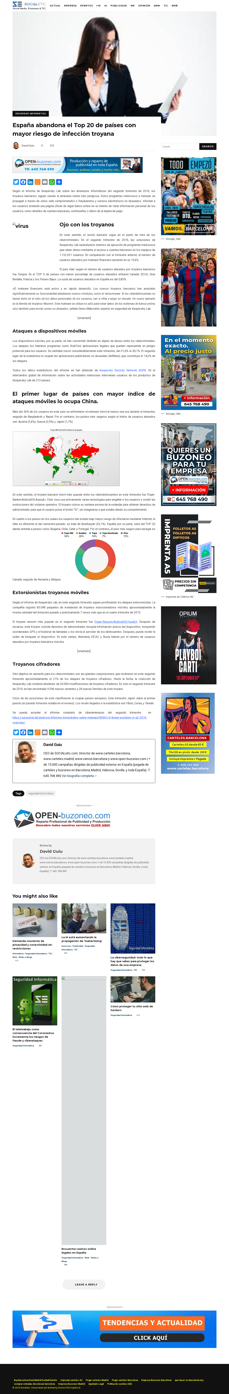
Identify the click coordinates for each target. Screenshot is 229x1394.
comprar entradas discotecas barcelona (34, 1384)
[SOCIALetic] (29, 6)
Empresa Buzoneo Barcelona (156, 1380)
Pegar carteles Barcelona (125, 1380)
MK (133, 5)
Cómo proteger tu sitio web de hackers (133, 989)
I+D (98, 5)
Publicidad (119, 5)
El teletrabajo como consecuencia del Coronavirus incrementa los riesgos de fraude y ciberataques (35, 1000)
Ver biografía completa (78, 776)
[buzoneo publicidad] (78, 172)
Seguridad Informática (30, 113)
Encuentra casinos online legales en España (84, 1110)
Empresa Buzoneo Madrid (71, 1384)
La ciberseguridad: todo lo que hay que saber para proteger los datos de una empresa (133, 928)
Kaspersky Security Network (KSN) (122, 370)
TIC (166, 5)
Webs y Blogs (25, 957)
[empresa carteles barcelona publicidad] (188, 772)
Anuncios (66, 946)
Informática (18, 953)
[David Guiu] (28, 866)
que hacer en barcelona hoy (189, 1380)
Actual (55, 5)
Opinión (144, 5)
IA (105, 5)
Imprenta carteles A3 (71, 1380)
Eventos (86, 5)
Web (175, 5)
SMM (157, 5)
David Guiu (28, 145)
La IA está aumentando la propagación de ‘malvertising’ (84, 918)
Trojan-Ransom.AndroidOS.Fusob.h (115, 621)
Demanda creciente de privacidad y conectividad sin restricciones (35, 920)
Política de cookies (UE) (119, 1384)
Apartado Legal (96, 1384)
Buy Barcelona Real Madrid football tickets (35, 1380)
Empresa (70, 5)
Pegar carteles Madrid (97, 1380)
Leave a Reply (86, 1284)
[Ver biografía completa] (96, 776)
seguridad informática (40, 793)
